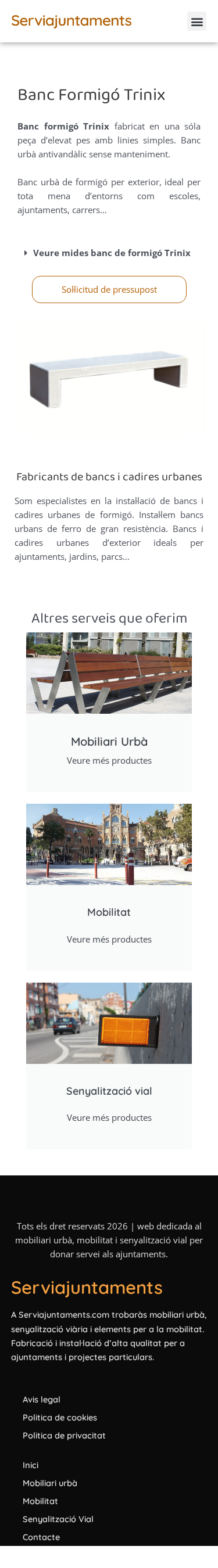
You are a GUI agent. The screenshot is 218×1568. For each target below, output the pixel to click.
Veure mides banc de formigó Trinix (112, 252)
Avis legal (41, 1399)
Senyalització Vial (58, 1518)
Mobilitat (40, 1500)
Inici (30, 1464)
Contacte (41, 1536)
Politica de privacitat (64, 1435)
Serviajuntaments (87, 1287)
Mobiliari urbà (50, 1482)
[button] (196, 21)
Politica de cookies (60, 1417)
